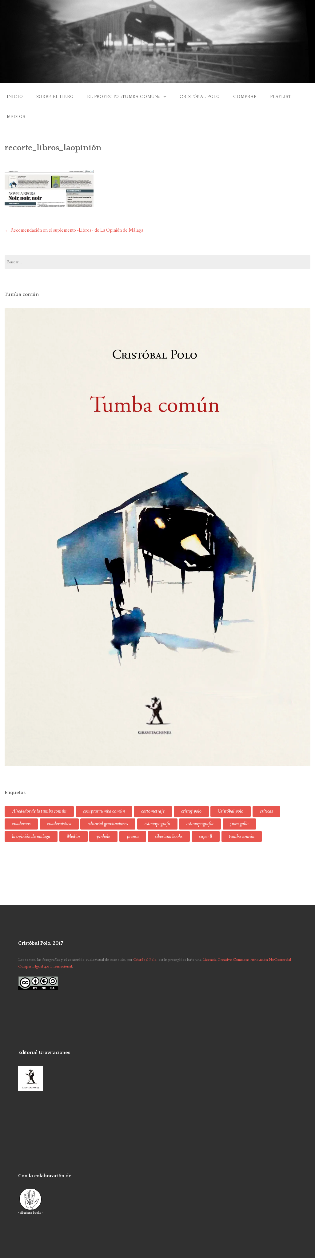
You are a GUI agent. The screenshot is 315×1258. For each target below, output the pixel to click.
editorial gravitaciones (108, 824)
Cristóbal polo (230, 811)
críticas (266, 811)
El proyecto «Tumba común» (123, 96)
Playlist (280, 96)
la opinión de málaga (31, 836)
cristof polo (191, 811)
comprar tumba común (104, 811)
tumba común (241, 836)
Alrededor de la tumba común (39, 811)
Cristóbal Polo (200, 96)
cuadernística (59, 824)
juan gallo (239, 824)
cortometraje (153, 811)
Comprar (245, 96)
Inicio (15, 96)
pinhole (103, 836)
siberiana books (168, 836)
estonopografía (199, 824)
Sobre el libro (55, 96)
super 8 (205, 836)
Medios (16, 117)
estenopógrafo (157, 824)
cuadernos (21, 824)
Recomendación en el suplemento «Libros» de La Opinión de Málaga (74, 230)
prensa (133, 836)
